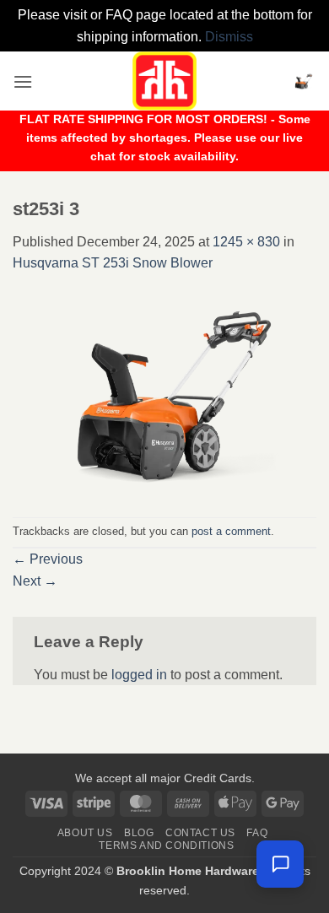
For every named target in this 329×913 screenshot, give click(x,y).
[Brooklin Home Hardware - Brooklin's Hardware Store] (164, 81)
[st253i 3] (164, 394)
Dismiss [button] (229, 37)
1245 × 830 (246, 242)
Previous (48, 559)
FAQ (256, 833)
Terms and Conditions (166, 845)
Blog (139, 833)
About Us (85, 833)
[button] (23, 81)
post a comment (231, 531)
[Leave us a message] (280, 864)
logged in (139, 674)
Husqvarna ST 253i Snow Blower (113, 263)
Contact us (200, 833)
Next (35, 581)
